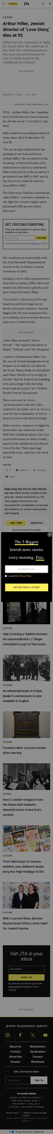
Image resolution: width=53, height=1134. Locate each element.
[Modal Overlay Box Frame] (26, 567)
